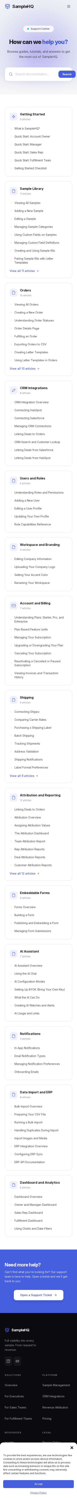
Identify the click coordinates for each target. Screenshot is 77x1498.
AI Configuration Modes (29, 981)
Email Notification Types (29, 1056)
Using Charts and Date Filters (33, 1228)
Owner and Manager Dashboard (35, 1204)
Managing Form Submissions (32, 931)
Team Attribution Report (29, 841)
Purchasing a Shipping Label (32, 727)
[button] (72, 1448)
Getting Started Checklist (30, 168)
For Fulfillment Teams (18, 1418)
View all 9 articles (22, 775)
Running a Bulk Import (28, 1122)
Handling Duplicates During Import (36, 1130)
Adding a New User (27, 500)
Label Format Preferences (31, 767)
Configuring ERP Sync (28, 1154)
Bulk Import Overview (28, 1106)
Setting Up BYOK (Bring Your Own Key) (39, 989)
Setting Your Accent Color (31, 575)
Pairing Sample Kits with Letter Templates (33, 260)
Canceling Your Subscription (32, 653)
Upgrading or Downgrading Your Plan (38, 645)
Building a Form (24, 915)
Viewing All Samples (27, 203)
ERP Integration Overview (31, 1146)
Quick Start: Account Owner (32, 136)
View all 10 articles (23, 368)
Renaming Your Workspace (32, 582)
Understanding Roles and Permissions (39, 492)
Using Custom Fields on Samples (35, 234)
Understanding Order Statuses (34, 320)
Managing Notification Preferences (37, 1064)
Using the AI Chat (25, 973)
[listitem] (8, 1361)
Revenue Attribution (55, 1407)
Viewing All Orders (26, 304)
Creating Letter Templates (31, 352)
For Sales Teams (15, 1407)
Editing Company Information (33, 559)
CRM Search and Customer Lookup (37, 442)
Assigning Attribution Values (32, 825)
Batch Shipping (24, 735)
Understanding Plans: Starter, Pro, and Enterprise (39, 619)
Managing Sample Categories (33, 226)
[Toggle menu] (68, 6)
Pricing (46, 1418)
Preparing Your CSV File (30, 1114)
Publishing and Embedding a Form (36, 923)
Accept (39, 1483)
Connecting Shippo (26, 711)
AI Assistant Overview (28, 965)
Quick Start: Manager (28, 144)
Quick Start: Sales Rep (28, 152)
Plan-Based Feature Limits (31, 629)
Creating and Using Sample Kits (34, 250)
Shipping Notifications (28, 759)
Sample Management (56, 1385)
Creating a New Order (28, 312)
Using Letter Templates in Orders (35, 360)
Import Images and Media (30, 1138)
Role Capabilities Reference (32, 524)
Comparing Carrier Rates (30, 719)
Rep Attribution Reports (29, 849)
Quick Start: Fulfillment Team (32, 160)
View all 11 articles (22, 271)
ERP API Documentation (29, 1162)
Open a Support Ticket (36, 1295)
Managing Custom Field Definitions (36, 242)
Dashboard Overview (28, 1196)
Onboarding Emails (26, 1071)
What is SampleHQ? (27, 128)
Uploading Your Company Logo (34, 567)
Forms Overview (25, 907)
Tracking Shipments (27, 743)
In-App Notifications (27, 1048)
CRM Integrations (53, 1396)
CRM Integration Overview (31, 402)
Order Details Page (26, 328)
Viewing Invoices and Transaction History (36, 675)
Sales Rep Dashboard (28, 1212)
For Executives (14, 1396)
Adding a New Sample (28, 210)
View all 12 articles (23, 873)
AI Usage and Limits (26, 1013)
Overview (11, 1385)
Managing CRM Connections (32, 426)
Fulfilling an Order (25, 336)
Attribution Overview (27, 817)
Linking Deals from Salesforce (33, 450)
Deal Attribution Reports (29, 857)
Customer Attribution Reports (33, 865)
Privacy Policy (38, 1492)
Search (67, 74)
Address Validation (26, 751)
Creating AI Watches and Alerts (34, 1005)
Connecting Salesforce (29, 418)
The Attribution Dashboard (31, 833)
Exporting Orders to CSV (30, 344)
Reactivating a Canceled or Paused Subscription (37, 663)
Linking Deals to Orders (29, 434)
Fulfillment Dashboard (28, 1220)
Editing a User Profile (28, 508)
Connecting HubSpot (28, 410)
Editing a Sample (25, 218)
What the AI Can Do (27, 997)
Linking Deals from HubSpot (32, 458)
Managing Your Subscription (32, 637)
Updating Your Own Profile (31, 516)
